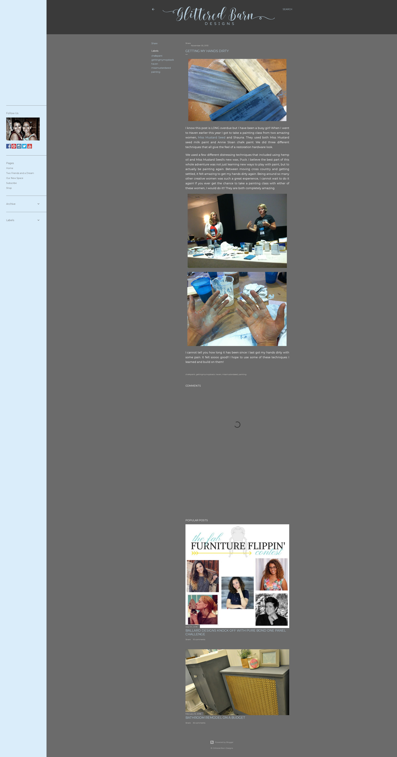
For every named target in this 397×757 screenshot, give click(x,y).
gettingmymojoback (162, 59)
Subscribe (11, 183)
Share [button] (154, 43)
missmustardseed (161, 68)
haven (154, 63)
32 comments (199, 723)
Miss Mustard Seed (211, 137)
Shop (9, 188)
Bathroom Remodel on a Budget (215, 717)
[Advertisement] (237, 489)
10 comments (199, 639)
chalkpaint (156, 55)
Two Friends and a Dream (20, 173)
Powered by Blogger (224, 742)
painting (155, 72)
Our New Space (14, 178)
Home (9, 168)
